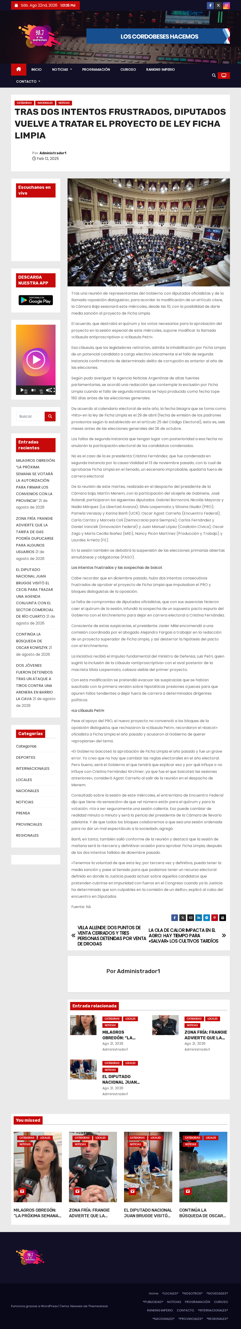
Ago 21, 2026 (113, 1043)
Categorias (24, 103)
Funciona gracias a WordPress (35, 1306)
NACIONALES (45, 103)
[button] (214, 75)
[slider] (34, 390)
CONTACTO (27, 81)
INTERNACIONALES (32, 768)
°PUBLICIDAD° (153, 1302)
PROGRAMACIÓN (96, 69)
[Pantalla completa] (52, 390)
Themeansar (98, 1306)
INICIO (37, 69)
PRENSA (23, 813)
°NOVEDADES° (217, 1293)
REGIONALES (27, 835)
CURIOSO (128, 69)
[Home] (18, 70)
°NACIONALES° (164, 1319)
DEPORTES (25, 757)
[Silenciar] (48, 390)
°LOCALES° (170, 1293)
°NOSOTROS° (192, 1293)
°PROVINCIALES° (190, 1319)
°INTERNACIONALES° (213, 1310)
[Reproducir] (22, 390)
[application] (36, 360)
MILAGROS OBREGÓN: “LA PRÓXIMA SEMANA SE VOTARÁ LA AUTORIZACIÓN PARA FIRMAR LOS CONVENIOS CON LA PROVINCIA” (35, 480)
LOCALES (24, 779)
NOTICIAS (60, 69)
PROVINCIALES (29, 824)
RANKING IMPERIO (160, 69)
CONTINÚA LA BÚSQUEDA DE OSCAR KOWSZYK (32, 641)
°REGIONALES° (217, 1319)
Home (153, 1293)
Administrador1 (53, 153)
